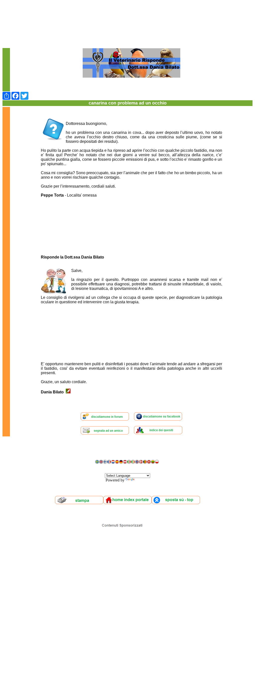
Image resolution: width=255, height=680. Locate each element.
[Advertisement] (127, 14)
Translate (142, 480)
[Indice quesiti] (158, 433)
